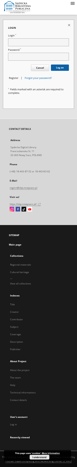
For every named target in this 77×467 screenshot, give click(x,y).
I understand (39, 457)
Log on (60, 67)
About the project (19, 370)
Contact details (18, 400)
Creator (14, 312)
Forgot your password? (38, 78)
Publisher (15, 349)
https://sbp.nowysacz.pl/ (23, 204)
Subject (14, 327)
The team (15, 377)
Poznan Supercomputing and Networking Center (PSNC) (39, 461)
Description (16, 341)
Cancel (40, 67)
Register (13, 78)
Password (14, 50)
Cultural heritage (19, 272)
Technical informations (23, 392)
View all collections (20, 283)
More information (51, 453)
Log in (13, 424)
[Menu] (72, 3)
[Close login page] (69, 24)
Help (12, 385)
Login (12, 35)
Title (12, 304)
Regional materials (20, 264)
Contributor (16, 319)
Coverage (15, 334)
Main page (15, 244)
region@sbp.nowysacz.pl (23, 187)
